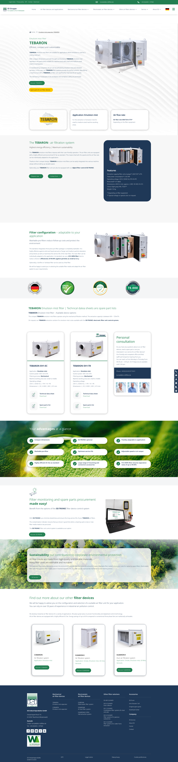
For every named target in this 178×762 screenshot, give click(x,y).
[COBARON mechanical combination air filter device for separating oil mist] (48, 649)
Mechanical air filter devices (77, 9)
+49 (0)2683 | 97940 (147, 2)
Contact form (55, 176)
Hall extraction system (84, 714)
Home (34, 9)
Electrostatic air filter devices (103, 9)
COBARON (56, 707)
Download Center (134, 710)
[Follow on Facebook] (28, 731)
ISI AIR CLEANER (108, 700)
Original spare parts (135, 707)
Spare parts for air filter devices (40, 90)
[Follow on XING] (40, 731)
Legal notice (12, 2)
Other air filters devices (127, 9)
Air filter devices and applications (52, 9)
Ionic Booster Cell (134, 703)
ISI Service (35, 577)
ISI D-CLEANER (108, 703)
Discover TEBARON (36, 83)
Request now (36, 176)
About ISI (156, 9)
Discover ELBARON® (83, 670)
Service (143, 9)
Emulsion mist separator (60, 704)
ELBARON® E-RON (83, 712)
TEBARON (55, 702)
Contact (30, 2)
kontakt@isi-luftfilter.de (123, 375)
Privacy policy (20, 2)
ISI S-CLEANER (108, 722)
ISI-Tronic (132, 700)
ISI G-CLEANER (108, 715)
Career (131, 726)
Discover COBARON (41, 667)
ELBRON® (81, 702)
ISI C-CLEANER (108, 708)
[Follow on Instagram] (32, 731)
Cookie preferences (140, 757)
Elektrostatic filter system (85, 704)
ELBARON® (81, 707)
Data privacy (116, 757)
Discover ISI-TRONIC (36, 534)
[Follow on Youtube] (36, 731)
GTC (26, 2)
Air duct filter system (84, 709)
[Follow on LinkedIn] (44, 731)
